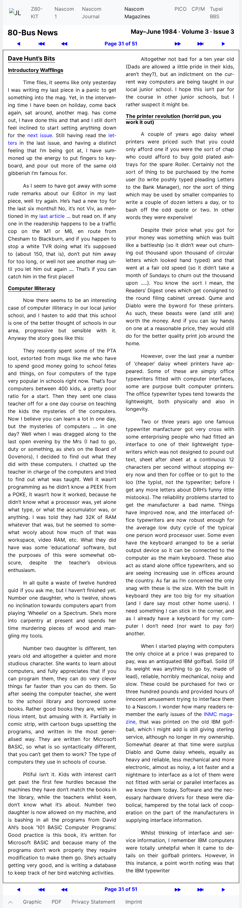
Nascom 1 (64, 13)
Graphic (32, 902)
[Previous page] (19, 44)
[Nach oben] (10, 901)
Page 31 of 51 (121, 43)
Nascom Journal (91, 13)
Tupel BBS (216, 13)
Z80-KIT (37, 13)
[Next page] (223, 44)
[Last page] (200, 44)
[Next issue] (177, 44)
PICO (181, 9)
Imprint (133, 902)
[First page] (41, 44)
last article (52, 216)
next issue (39, 135)
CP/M (198, 9)
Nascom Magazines (137, 13)
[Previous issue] (64, 44)
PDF (56, 902)
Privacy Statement (93, 902)
